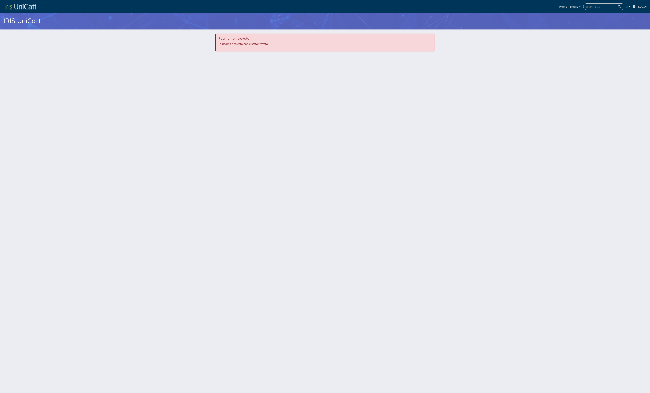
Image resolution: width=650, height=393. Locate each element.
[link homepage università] (20, 7)
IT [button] (627, 6)
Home (563, 6)
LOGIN (642, 6)
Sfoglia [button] (574, 6)
